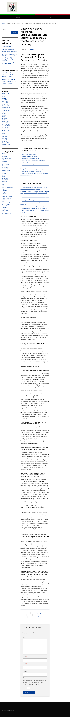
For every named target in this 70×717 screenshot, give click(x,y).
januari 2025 (5, 122)
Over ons (17, 17)
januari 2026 (5, 104)
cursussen (4, 162)
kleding (3, 176)
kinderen (4, 173)
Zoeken (4, 29)
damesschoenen (6, 166)
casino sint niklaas (6, 158)
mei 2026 (4, 98)
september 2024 (6, 129)
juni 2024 (4, 133)
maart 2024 (5, 138)
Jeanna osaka (5, 79)
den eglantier (5, 167)
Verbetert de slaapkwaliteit (28, 163)
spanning (41, 615)
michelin (4, 182)
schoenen (4, 190)
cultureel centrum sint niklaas (9, 159)
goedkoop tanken (6, 170)
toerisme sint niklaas (7, 202)
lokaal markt (5, 179)
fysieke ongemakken (44, 613)
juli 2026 (4, 95)
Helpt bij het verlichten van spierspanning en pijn (34, 169)
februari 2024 (5, 139)
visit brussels (5, 210)
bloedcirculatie (27, 613)
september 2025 (6, 110)
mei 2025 (4, 116)
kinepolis (4, 175)
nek (3, 184)
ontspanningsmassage (7, 187)
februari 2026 (5, 102)
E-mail (25, 664)
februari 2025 (5, 121)
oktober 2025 (5, 109)
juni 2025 (4, 115)
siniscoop (4, 193)
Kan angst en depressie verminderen (31, 171)
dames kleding (5, 164)
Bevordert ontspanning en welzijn (30, 158)
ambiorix (4, 153)
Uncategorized (5, 207)
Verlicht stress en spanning (29, 154)
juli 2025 (4, 113)
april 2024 (4, 136)
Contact (52, 17)
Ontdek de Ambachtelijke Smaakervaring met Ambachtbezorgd (8, 46)
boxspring (4, 156)
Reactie (25, 637)
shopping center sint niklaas (8, 192)
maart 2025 (5, 119)
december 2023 (6, 142)
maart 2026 (5, 101)
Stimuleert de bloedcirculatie (29, 156)
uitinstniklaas (5, 73)
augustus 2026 (5, 93)
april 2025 (4, 118)
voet (3, 212)
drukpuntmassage (34, 613)
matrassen (4, 181)
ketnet (3, 172)
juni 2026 (4, 96)
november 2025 (6, 107)
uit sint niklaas (5, 205)
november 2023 (6, 144)
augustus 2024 (5, 130)
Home (3, 23)
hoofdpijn (29, 615)
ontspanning (35, 615)
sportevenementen (6, 198)
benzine (4, 155)
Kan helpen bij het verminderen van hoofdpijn (33, 160)
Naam (25, 656)
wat (3, 215)
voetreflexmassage (6, 213)
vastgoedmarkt (5, 209)
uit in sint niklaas (6, 204)
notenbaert (4, 185)
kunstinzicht (5, 178)
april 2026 (4, 99)
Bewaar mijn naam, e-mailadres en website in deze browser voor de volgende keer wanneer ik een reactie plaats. (34, 682)
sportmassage (5, 199)
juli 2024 (4, 132)
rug (3, 189)
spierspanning (24, 616)
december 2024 (6, 124)
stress (29, 616)
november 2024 (6, 125)
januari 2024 (5, 141)
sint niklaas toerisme (7, 196)
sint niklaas (4, 195)
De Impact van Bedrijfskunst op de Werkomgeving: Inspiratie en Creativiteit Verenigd (9, 56)
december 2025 (6, 106)
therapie (34, 616)
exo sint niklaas (5, 169)
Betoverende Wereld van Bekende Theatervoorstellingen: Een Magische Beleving (9, 51)
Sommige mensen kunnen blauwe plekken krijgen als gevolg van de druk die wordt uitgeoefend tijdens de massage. (35, 193)
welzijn (38, 616)
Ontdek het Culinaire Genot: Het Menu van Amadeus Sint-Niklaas (9, 74)
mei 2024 (4, 135)
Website (25, 671)
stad (3, 201)
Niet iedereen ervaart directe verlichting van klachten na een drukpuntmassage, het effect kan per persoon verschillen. (35, 202)
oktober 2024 (5, 127)
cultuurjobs (4, 161)
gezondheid (23, 615)
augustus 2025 (5, 112)
